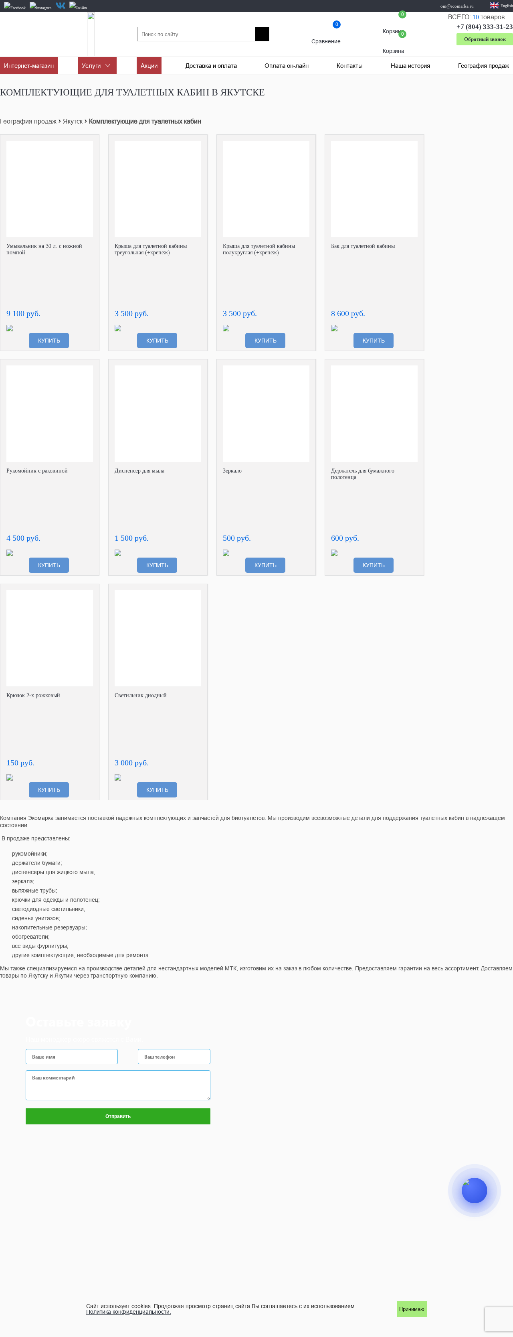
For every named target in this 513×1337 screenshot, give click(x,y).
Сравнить (87, 147)
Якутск (73, 121)
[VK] (60, 6)
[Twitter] (78, 8)
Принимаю (411, 1309)
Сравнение (326, 34)
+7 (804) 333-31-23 (484, 26)
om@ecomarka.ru (457, 6)
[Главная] (91, 34)
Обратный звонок (485, 39)
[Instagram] (41, 8)
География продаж (28, 121)
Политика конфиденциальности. (128, 1312)
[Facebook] (15, 8)
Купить (49, 340)
